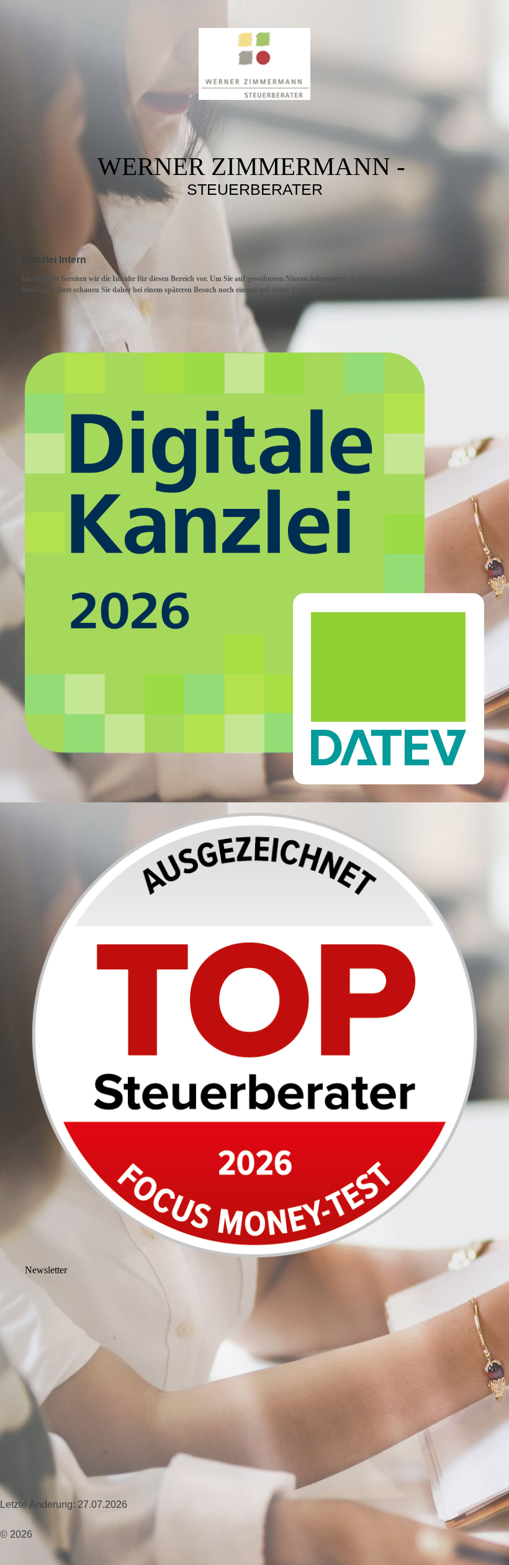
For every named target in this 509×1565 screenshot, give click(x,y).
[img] (254, 64)
